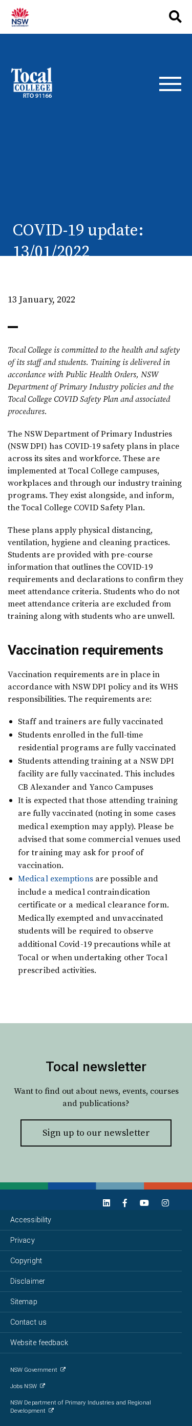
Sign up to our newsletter (96, 1132)
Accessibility (30, 1220)
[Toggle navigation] (170, 84)
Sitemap (23, 1302)
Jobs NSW (23, 1386)
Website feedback (39, 1342)
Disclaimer (27, 1281)
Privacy (22, 1240)
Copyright (26, 1261)
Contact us (28, 1322)
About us (24, 16)
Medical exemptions (55, 878)
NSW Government (33, 1370)
